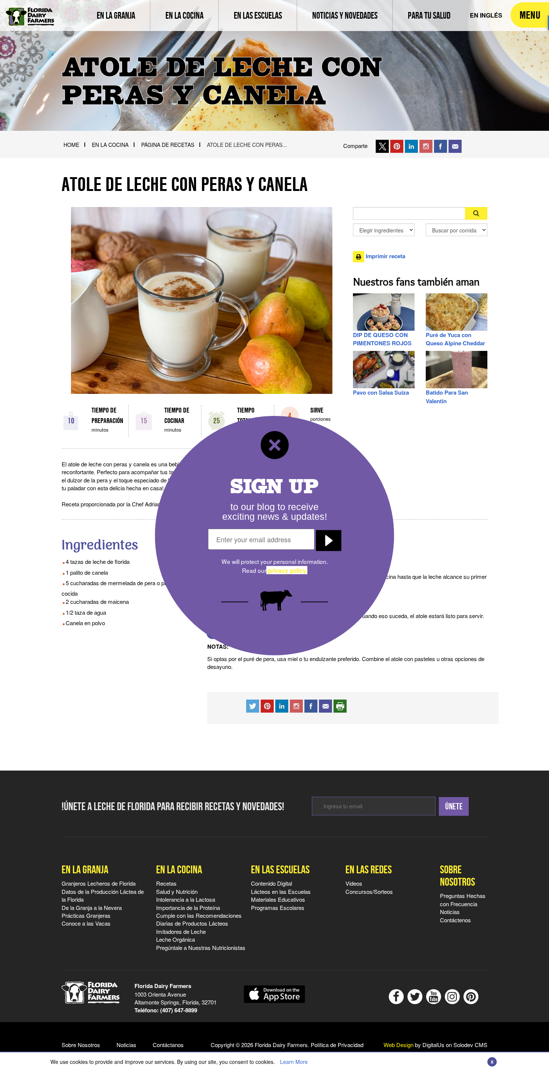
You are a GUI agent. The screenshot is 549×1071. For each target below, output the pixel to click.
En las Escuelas (280, 869)
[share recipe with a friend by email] (325, 705)
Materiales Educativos (278, 899)
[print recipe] (340, 705)
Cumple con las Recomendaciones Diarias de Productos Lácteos (199, 919)
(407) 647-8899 (178, 1010)
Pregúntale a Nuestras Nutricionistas (200, 947)
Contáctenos (455, 920)
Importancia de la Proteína (188, 907)
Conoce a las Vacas (86, 923)
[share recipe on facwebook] (310, 705)
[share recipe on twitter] (252, 705)
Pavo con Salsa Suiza (381, 392)
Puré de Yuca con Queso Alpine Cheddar (455, 339)
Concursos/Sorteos (369, 891)
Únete (454, 806)
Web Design (398, 1045)
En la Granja (85, 869)
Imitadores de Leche (181, 931)
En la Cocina (179, 869)
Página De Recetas (167, 144)
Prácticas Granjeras (86, 915)
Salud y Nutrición (177, 891)
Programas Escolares (277, 907)
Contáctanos (168, 1045)
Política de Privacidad (337, 1045)
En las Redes (368, 869)
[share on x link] (382, 145)
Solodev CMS (470, 1045)
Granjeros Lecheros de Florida (99, 883)
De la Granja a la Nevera (92, 907)
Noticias (450, 912)
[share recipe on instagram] (281, 705)
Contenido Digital (271, 883)
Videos (353, 883)
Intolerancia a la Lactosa (185, 899)
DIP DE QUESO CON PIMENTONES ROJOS (382, 339)
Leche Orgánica (175, 939)
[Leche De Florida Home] (30, 11)
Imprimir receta (384, 256)
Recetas (166, 883)
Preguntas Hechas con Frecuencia (463, 899)
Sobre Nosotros (457, 875)
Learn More (294, 1061)
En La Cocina (110, 144)
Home (71, 144)
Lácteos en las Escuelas (281, 891)
